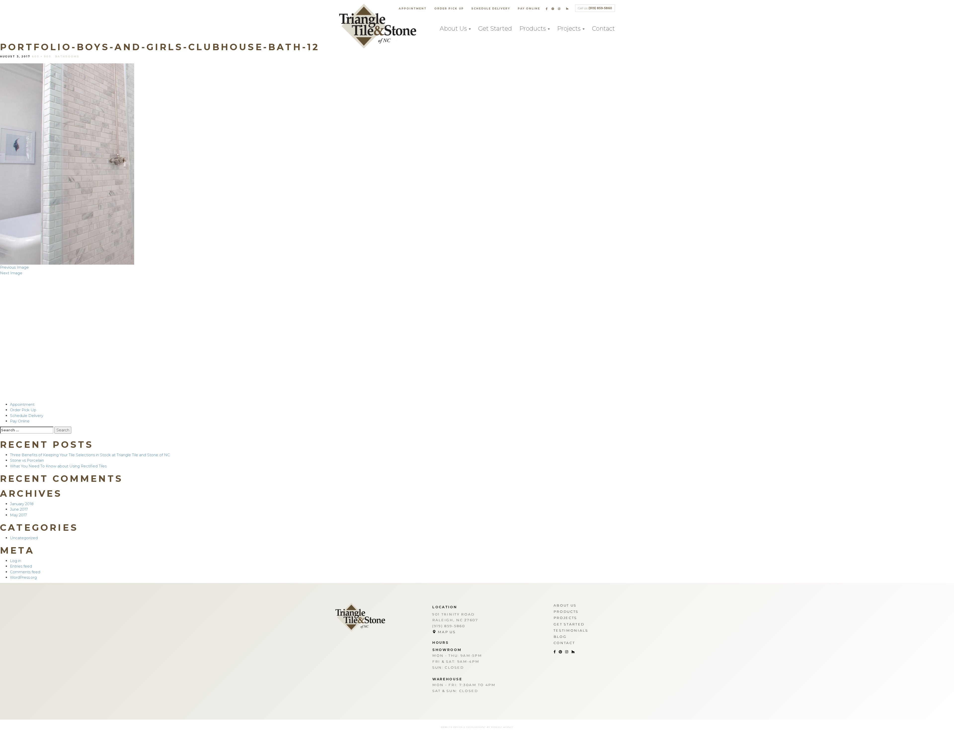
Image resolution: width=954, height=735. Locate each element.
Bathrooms (67, 56)
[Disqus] (477, 338)
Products (533, 28)
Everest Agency (502, 727)
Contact (603, 28)
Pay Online (529, 8)
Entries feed (21, 566)
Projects (569, 28)
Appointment (413, 8)
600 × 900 (41, 56)
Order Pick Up (449, 8)
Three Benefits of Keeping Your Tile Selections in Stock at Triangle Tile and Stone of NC (90, 454)
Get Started (495, 28)
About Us (454, 28)
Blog (560, 637)
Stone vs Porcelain (27, 460)
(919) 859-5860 (600, 8)
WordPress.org (23, 577)
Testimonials (571, 630)
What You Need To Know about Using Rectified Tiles (58, 466)
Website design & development (463, 727)
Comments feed (25, 572)
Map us (446, 632)
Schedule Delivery (490, 8)
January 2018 (22, 503)
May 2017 (18, 515)
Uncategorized (24, 537)
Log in (15, 560)
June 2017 (19, 509)
